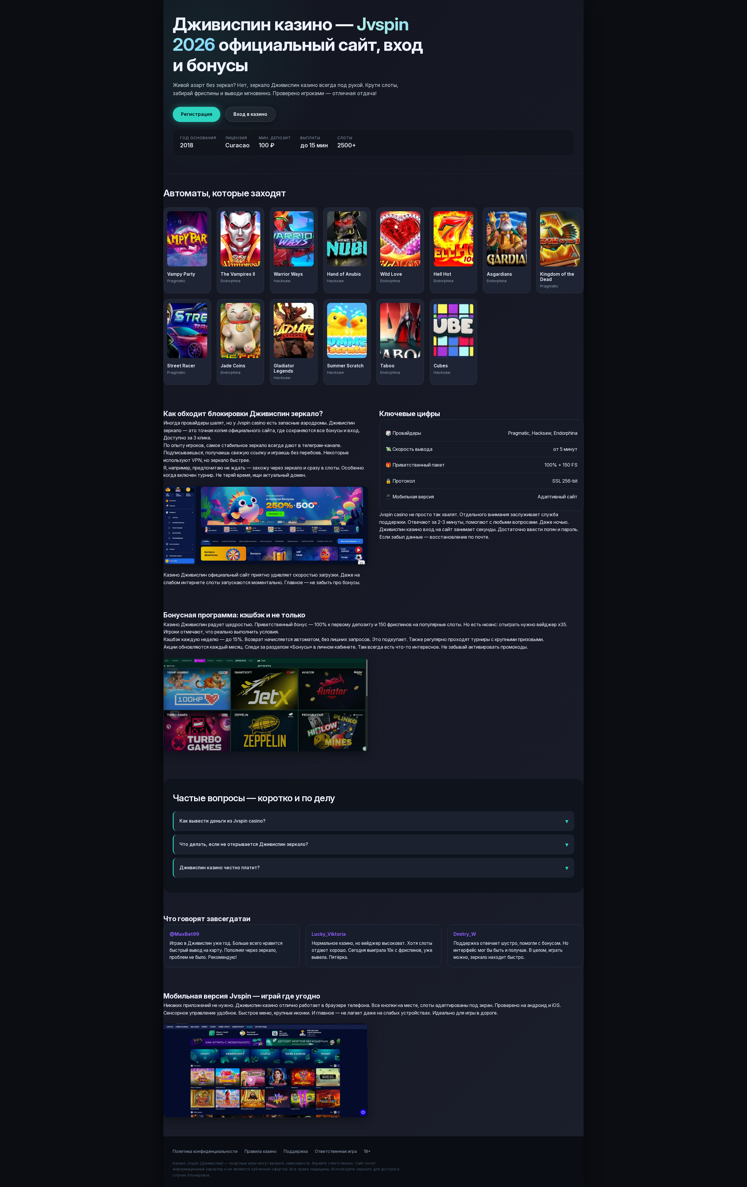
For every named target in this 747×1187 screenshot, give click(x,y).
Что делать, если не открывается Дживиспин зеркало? (243, 844)
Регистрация (196, 114)
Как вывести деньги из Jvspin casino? (222, 821)
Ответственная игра (336, 1151)
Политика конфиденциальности (205, 1151)
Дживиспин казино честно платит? (219, 867)
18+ (367, 1151)
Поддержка (296, 1151)
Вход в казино (250, 114)
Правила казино (261, 1151)
